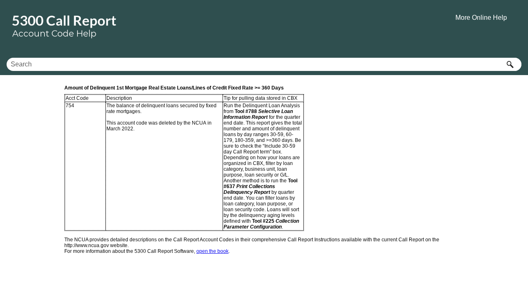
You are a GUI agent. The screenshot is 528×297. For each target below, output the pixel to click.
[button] (509, 64)
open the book (212, 251)
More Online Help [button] (481, 17)
